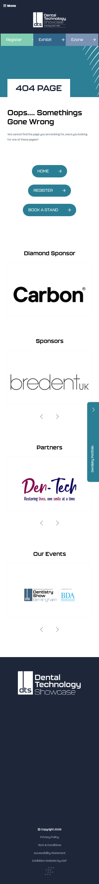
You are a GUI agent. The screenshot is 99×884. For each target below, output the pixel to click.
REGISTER (43, 190)
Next (57, 416)
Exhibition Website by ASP (49, 861)
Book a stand (16, 746)
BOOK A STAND (43, 210)
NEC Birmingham (18, 803)
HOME (43, 171)
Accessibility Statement (49, 853)
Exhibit (45, 40)
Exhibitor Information (21, 736)
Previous (41, 416)
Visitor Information (19, 731)
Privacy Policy (49, 837)
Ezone (77, 40)
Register (14, 40)
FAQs (11, 757)
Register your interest (21, 741)
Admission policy (18, 752)
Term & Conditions (49, 845)
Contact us (14, 762)
